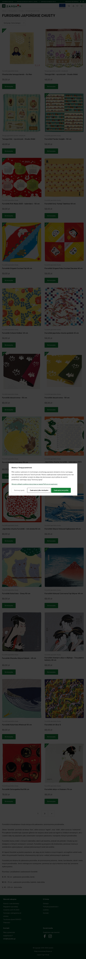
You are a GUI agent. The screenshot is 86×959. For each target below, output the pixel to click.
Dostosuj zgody (19, 490)
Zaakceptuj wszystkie (61, 490)
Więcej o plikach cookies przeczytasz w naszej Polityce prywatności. (35, 484)
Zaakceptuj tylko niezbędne (39, 490)
